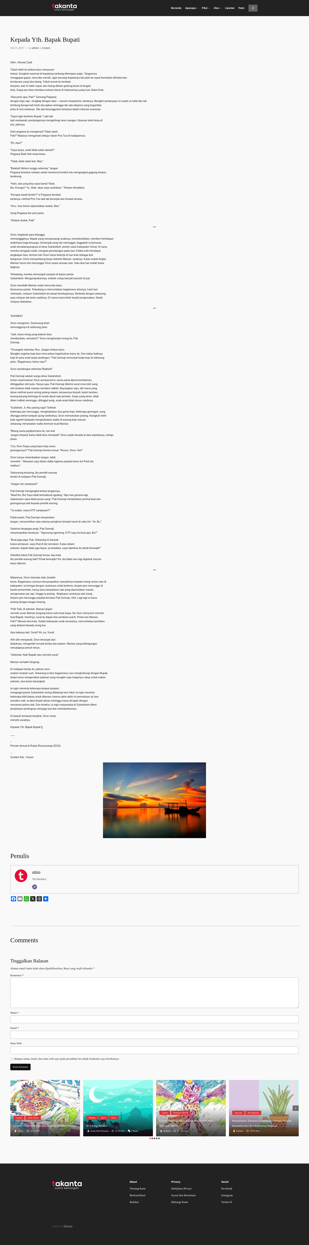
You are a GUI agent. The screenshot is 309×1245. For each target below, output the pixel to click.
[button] (150, 1138)
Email (14, 1028)
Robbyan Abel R (180, 1113)
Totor (113, 1118)
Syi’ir (103, 1118)
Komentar (17, 975)
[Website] (34, 886)
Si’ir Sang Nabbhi (96, 1125)
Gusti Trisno (33, 1118)
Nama (14, 1012)
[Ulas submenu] (220, 8)
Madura (92, 1118)
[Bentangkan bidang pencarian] (253, 8)
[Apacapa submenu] (197, 8)
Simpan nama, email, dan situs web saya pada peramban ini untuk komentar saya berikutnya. (66, 1058)
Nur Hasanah (253, 1113)
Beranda (176, 8)
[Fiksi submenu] (209, 8)
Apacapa (238, 1113)
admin (35, 47)
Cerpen (46, 47)
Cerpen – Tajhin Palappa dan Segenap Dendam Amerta (44, 1125)
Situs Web (16, 1043)
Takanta (67, 1226)
